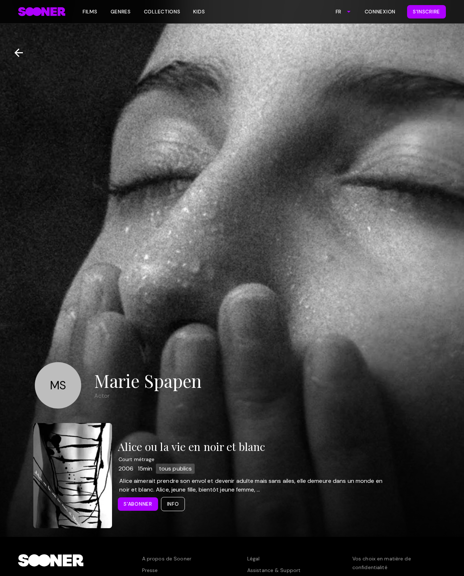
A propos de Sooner (166, 558)
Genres (121, 11)
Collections (162, 11)
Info (173, 504)
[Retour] (16, 52)
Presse (150, 570)
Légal (253, 558)
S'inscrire (426, 11)
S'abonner (138, 504)
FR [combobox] (338, 11)
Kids (199, 11)
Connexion (380, 11)
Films (90, 11)
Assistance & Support (274, 570)
